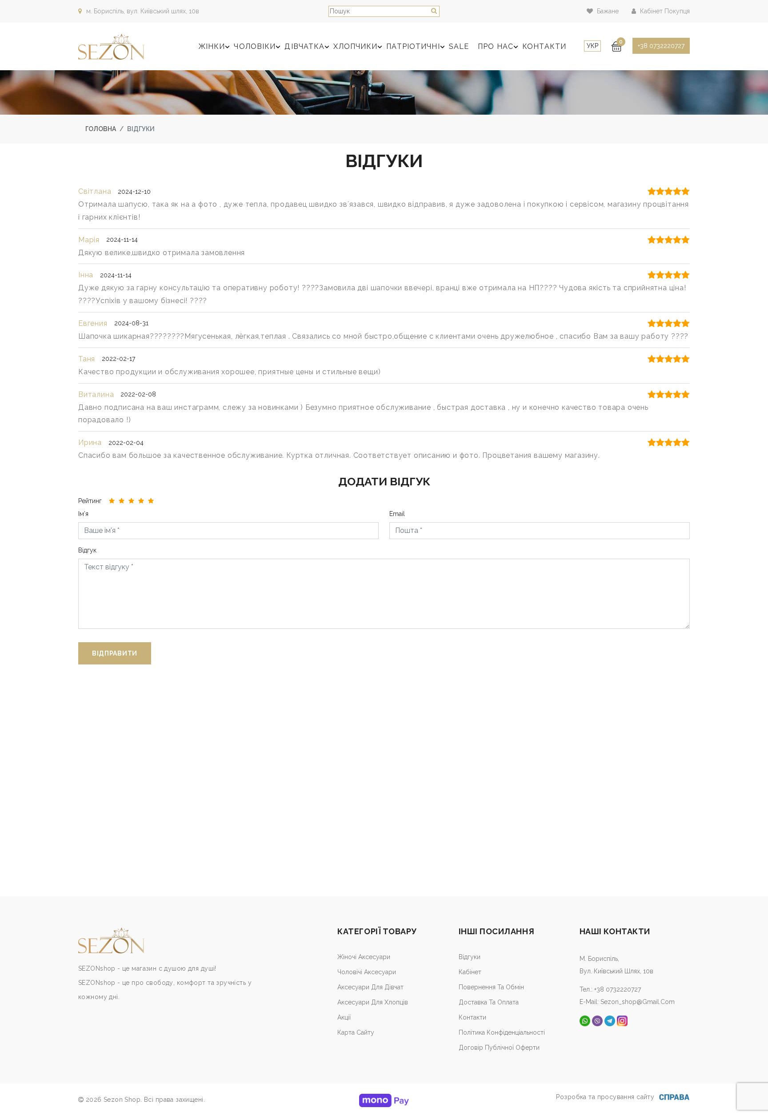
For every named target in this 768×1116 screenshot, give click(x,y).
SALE (459, 46)
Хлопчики (355, 46)
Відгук (87, 550)
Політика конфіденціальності (502, 1032)
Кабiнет (470, 972)
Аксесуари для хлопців (372, 1002)
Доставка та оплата (489, 1002)
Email (397, 513)
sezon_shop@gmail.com (637, 1001)
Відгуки (469, 956)
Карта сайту (355, 1032)
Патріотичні (413, 46)
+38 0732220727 (661, 45)
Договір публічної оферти (499, 1047)
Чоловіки (255, 46)
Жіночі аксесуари (363, 956)
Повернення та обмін (491, 987)
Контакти (544, 46)
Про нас (495, 46)
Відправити (114, 653)
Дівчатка (304, 46)
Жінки (212, 46)
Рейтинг (90, 500)
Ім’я (83, 513)
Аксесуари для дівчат (370, 987)
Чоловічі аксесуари (366, 972)
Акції (344, 1017)
